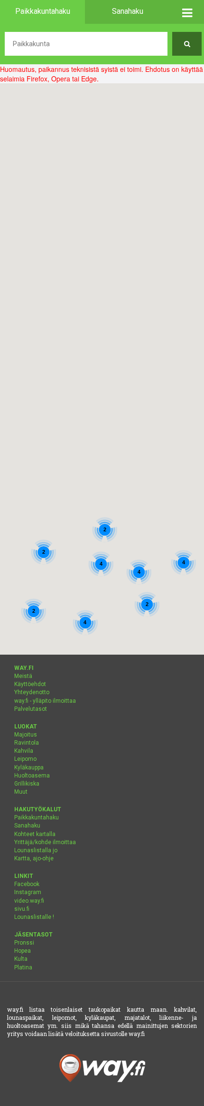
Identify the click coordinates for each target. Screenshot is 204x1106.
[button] (187, 12)
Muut (21, 791)
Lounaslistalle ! (34, 917)
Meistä (23, 676)
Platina (23, 967)
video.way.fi (29, 900)
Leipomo (25, 759)
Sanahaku (27, 825)
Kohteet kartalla (35, 834)
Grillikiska (26, 783)
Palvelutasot (30, 709)
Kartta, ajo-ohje (34, 858)
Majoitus (25, 734)
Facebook (26, 884)
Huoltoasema (32, 775)
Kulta (21, 959)
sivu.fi (21, 909)
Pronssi (24, 942)
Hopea (22, 950)
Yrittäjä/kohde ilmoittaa (45, 842)
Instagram (27, 892)
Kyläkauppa (29, 767)
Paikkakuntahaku (36, 817)
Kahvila (23, 750)
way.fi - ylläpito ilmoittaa (45, 700)
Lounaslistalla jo (35, 850)
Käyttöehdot (30, 684)
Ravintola (26, 742)
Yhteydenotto (31, 692)
